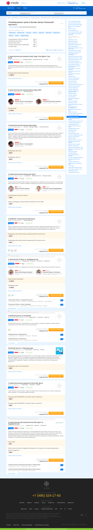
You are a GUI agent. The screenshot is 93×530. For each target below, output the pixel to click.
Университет (41, 32)
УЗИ (61, 508)
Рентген (70, 508)
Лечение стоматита (72, 95)
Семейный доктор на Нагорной (19, 316)
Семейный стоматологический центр (21, 219)
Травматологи (51, 502)
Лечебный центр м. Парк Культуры (20, 348)
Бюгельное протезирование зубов (74, 27)
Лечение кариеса (72, 81)
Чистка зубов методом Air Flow (75, 167)
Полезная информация (27, 524)
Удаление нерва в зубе (73, 145)
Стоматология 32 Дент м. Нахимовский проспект (20, 299)
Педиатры (29, 502)
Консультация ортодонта (73, 61)
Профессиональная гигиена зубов (74, 126)
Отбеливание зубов (72, 111)
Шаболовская (48, 32)
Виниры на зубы (72, 28)
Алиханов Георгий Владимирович (52, 188)
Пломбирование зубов (73, 116)
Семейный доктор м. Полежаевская (17, 338)
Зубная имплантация (73, 46)
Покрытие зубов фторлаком (74, 122)
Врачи (25, 8)
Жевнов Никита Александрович (24, 101)
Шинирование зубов (72, 170)
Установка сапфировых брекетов (75, 157)
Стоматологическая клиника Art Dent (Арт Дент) (25, 383)
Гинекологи (21, 502)
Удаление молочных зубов (74, 144)
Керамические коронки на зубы (75, 57)
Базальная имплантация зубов (75, 24)
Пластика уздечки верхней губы (75, 113)
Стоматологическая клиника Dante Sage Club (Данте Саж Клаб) (29, 57)
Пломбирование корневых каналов (74, 119)
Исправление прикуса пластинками (73, 54)
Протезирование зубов (73, 124)
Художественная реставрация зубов (75, 164)
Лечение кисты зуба (72, 82)
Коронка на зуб (71, 76)
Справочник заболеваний (47, 508)
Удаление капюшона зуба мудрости (74, 142)
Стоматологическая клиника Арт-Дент (22, 174)
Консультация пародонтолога (74, 62)
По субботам (50, 50)
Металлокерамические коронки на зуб (75, 105)
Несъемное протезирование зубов (74, 110)
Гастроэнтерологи (61, 502)
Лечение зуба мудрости (73, 79)
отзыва (10, 129)
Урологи (43, 502)
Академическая (12, 32)
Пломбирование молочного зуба (75, 121)
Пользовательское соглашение (42, 524)
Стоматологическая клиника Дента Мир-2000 (24, 90)
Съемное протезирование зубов (75, 135)
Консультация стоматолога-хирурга (74, 72)
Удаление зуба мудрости (73, 136)
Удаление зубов (71, 138)
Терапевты (36, 502)
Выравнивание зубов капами (74, 44)
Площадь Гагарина (24, 35)
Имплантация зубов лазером (74, 50)
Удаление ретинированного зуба (75, 147)
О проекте (8, 524)
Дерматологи (71, 502)
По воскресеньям (59, 50)
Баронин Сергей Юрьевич (22, 188)
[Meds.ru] (46, 485)
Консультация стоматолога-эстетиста (74, 74)
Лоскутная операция (72, 101)
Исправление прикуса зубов (74, 52)
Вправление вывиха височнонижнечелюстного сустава (74, 37)
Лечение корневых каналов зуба (75, 84)
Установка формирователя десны (74, 159)
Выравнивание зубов (73, 43)
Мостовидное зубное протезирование (73, 107)
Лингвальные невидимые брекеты (74, 99)
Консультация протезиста (74, 64)
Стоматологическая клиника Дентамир (22, 125)
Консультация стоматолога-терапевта (74, 69)
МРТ (56, 508)
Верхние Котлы (56, 32)
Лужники (17, 35)
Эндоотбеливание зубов (73, 172)
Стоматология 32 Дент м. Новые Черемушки (19, 304)
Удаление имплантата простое (75, 139)
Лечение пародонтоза (73, 89)
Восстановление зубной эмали (75, 32)
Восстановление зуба (73, 30)
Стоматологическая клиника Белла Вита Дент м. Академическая (26, 423)
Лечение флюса (72, 96)
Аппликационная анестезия (74, 22)
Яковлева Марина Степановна (51, 272)
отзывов (11, 94)
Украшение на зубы (72, 151)
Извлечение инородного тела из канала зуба (75, 48)
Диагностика (11, 8)
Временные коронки (72, 41)
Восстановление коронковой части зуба (74, 34)
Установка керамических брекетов (73, 155)
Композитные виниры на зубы (75, 59)
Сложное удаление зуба (73, 133)
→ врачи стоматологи (13, 27)
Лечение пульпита (72, 93)
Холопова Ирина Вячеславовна (52, 101)
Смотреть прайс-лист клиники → (15, 78)
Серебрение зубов (72, 130)
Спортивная (28, 32)
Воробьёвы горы (20, 32)
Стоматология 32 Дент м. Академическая (23, 259)
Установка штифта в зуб (73, 161)
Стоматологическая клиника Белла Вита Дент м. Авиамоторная (24, 464)
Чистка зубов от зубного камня (75, 169)
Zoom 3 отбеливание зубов (74, 21)
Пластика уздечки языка (73, 115)
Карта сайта (16, 524)
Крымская (11, 35)
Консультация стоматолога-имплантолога (74, 66)
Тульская (35, 32)
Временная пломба (72, 39)
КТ (65, 508)
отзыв (10, 62)
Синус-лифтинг (71, 131)
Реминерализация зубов (73, 128)
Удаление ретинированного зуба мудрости (75, 149)
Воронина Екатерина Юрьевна (23, 272)
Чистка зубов (71, 165)
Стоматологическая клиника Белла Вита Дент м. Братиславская (24, 469)
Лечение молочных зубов (74, 86)
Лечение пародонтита (73, 87)
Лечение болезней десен (74, 77)
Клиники (19, 8)
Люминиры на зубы (72, 102)
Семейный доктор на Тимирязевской (17, 334)
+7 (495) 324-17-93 (72, 3)
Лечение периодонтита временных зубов (73, 91)
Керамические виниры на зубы (75, 56)
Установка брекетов (72, 153)
